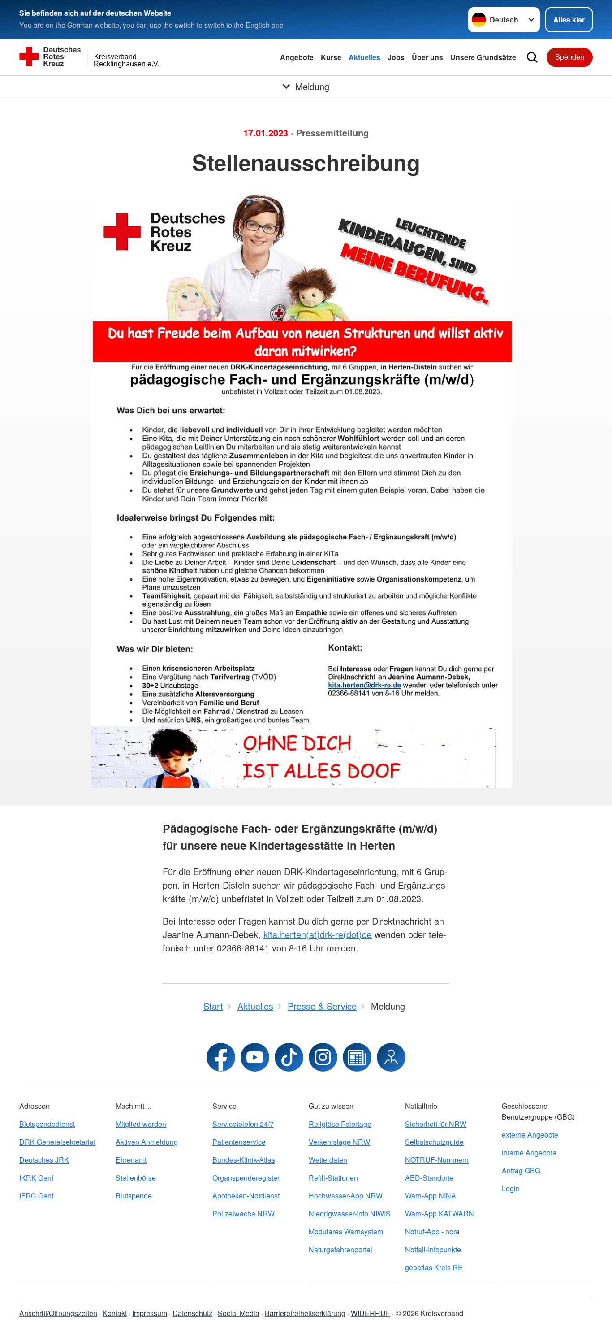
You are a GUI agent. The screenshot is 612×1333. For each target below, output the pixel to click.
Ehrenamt (131, 1160)
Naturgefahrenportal (340, 1249)
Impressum (149, 1313)
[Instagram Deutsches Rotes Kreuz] (323, 1057)
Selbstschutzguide (434, 1142)
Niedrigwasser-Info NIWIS (350, 1213)
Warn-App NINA (430, 1195)
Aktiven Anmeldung (147, 1142)
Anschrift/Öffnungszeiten (58, 1313)
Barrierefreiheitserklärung (305, 1313)
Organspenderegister (246, 1177)
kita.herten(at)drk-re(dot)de (317, 934)
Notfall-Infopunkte (433, 1249)
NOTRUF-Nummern (437, 1160)
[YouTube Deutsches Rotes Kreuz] (255, 1057)
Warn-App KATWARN (439, 1213)
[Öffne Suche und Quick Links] (532, 57)
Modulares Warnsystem (346, 1231)
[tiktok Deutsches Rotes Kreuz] (289, 1057)
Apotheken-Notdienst (246, 1195)
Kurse (331, 57)
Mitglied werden (141, 1124)
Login (511, 1188)
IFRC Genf (36, 1195)
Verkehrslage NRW (339, 1142)
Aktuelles (364, 57)
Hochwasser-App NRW (346, 1195)
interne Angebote (529, 1152)
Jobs (396, 57)
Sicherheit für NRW (435, 1124)
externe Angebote (530, 1134)
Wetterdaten (328, 1160)
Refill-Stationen (333, 1177)
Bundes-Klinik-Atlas (243, 1160)
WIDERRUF (370, 1313)
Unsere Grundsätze (483, 57)
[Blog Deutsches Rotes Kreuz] (357, 1057)
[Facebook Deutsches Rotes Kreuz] (221, 1057)
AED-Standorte (429, 1177)
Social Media (238, 1313)
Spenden (569, 57)
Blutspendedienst (47, 1124)
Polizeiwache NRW (243, 1213)
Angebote (297, 57)
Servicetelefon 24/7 (243, 1124)
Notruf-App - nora (432, 1231)
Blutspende (134, 1195)
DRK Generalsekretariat (57, 1142)
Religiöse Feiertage (340, 1124)
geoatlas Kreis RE (434, 1267)
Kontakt (115, 1313)
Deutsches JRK (44, 1160)
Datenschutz (192, 1313)
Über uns (427, 57)
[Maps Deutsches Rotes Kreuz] (391, 1057)
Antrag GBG (521, 1170)
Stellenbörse (136, 1177)
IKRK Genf (36, 1177)
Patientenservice (239, 1142)
